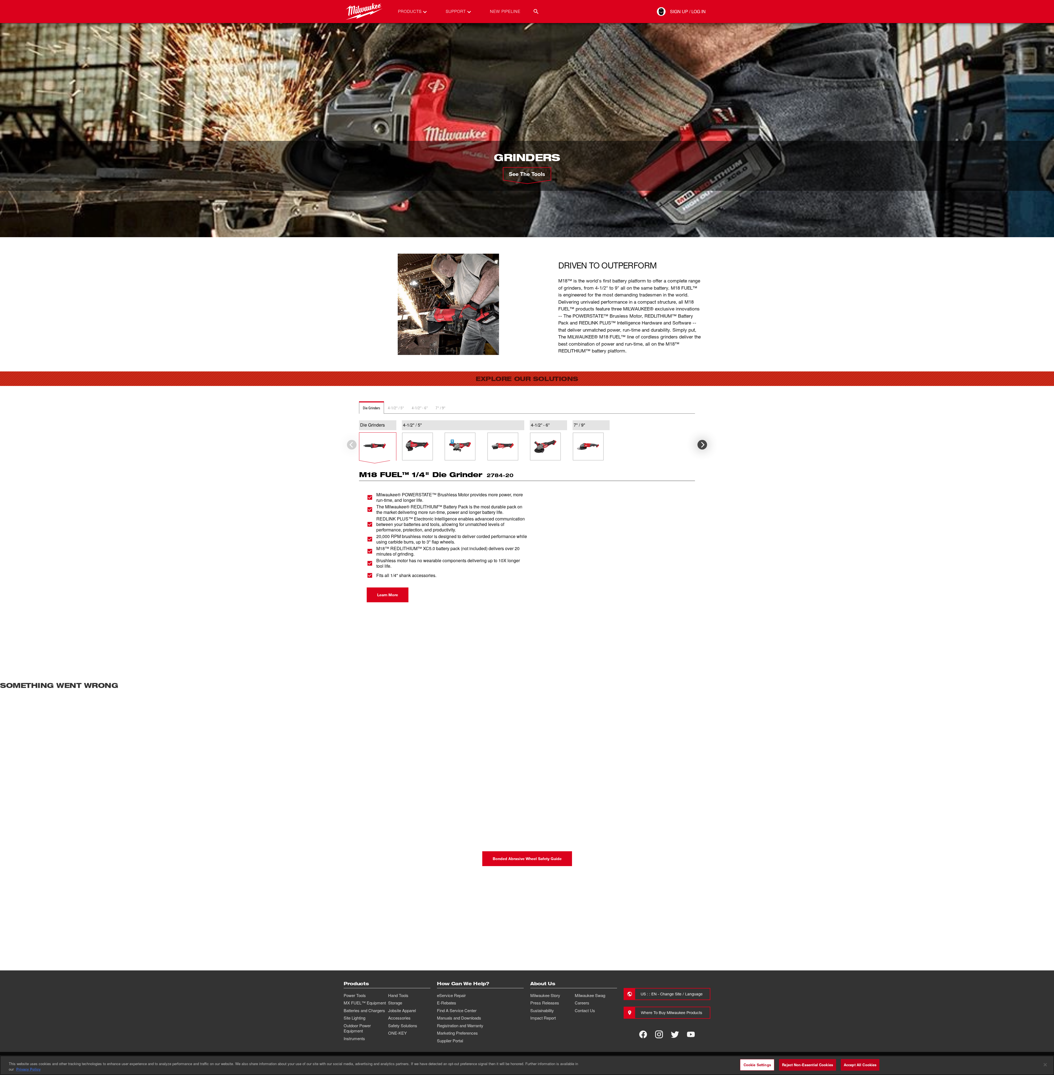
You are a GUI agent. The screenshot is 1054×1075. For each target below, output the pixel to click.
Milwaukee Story (545, 995)
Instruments (354, 1038)
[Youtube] (691, 1034)
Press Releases (544, 1003)
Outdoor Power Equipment (357, 1028)
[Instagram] (659, 1034)
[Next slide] (702, 445)
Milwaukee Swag (590, 995)
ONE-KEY (397, 1033)
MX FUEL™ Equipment (365, 1003)
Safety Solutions (402, 1025)
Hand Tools (398, 995)
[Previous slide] (352, 445)
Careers (582, 1003)
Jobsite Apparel (402, 1010)
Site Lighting (354, 1018)
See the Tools (527, 173)
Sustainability (542, 1010)
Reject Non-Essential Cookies (807, 1064)
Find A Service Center (456, 1010)
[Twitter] (675, 1034)
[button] (377, 446)
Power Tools (355, 995)
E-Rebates (446, 1003)
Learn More (387, 594)
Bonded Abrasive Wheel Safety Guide (527, 858)
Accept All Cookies (860, 1064)
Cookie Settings (757, 1064)
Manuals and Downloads (459, 1018)
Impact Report (543, 1018)
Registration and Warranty (460, 1025)
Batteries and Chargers (364, 1010)
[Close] (1045, 1065)
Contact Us (585, 1010)
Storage (395, 1003)
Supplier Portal (450, 1040)
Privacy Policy (28, 1069)
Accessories (399, 1018)
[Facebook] (643, 1034)
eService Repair (451, 995)
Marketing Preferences (457, 1033)
